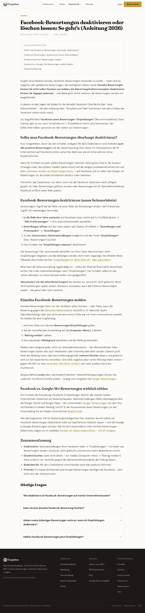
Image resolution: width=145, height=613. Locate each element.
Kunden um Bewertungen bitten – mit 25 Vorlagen (88, 430)
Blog (91, 575)
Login (119, 4)
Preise (62, 4)
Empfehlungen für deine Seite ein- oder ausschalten (82, 259)
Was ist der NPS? (97, 564)
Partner (121, 569)
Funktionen (48, 4)
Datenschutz (123, 586)
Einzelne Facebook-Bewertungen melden (42, 59)
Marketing (64, 569)
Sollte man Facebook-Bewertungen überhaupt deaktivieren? (51, 50)
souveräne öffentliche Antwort (63, 363)
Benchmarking (66, 575)
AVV (119, 592)
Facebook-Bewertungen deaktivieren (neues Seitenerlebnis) (51, 55)
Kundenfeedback (68, 564)
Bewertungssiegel (68, 580)
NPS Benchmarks (96, 569)
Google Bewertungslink (99, 580)
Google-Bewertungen (104, 378)
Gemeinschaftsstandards (58, 310)
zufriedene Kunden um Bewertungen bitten (50, 171)
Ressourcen (74, 4)
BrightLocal (75, 411)
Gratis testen (133, 4)
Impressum (123, 580)
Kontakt (89, 4)
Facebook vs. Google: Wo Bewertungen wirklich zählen (48, 64)
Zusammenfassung (32, 69)
